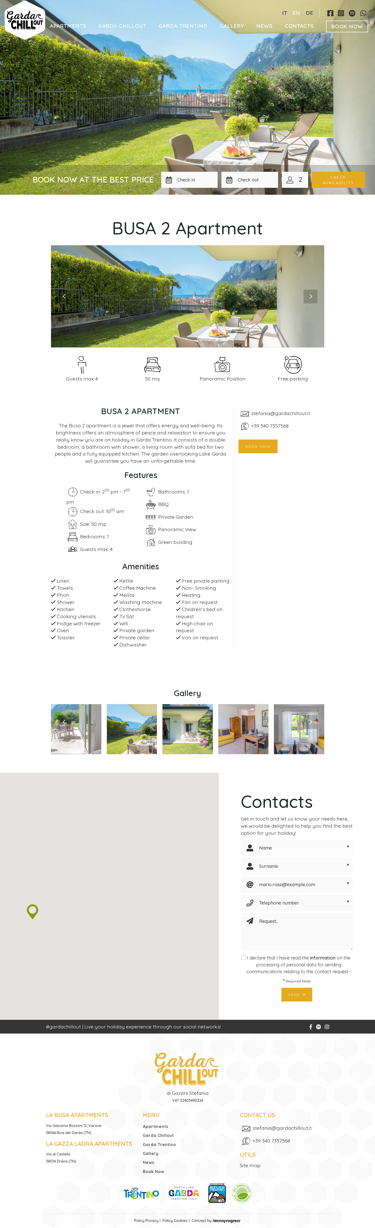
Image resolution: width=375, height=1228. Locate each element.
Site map (250, 1165)
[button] (196, 180)
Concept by (202, 1220)
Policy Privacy (146, 1220)
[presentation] (64, 296)
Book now (258, 446)
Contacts (299, 25)
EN (296, 12)
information (322, 958)
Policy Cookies (175, 1220)
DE (309, 12)
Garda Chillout (122, 25)
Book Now (347, 26)
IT (284, 12)
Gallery (232, 25)
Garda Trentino (183, 25)
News (264, 25)
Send (295, 994)
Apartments (68, 25)
